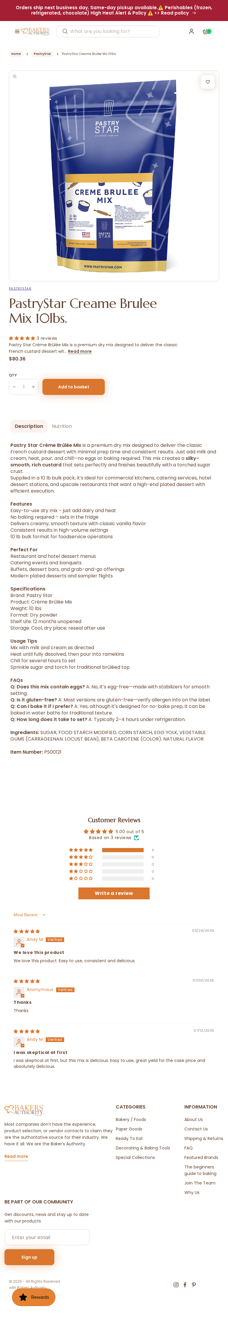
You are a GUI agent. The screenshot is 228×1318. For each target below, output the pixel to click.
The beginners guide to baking (200, 1170)
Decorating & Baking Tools (143, 1148)
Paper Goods (129, 1129)
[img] (27, 931)
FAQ (188, 1148)
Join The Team (200, 1183)
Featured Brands (201, 1157)
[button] (17, 31)
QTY (13, 375)
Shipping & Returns (203, 1138)
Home (16, 54)
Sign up (29, 1257)
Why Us (192, 1192)
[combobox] (107, 31)
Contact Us (196, 1129)
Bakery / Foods (131, 1119)
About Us (193, 1119)
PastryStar (42, 54)
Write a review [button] (114, 893)
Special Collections (135, 1157)
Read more (80, 351)
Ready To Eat (129, 1138)
